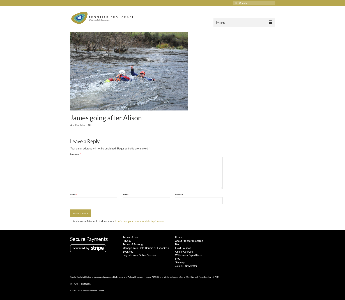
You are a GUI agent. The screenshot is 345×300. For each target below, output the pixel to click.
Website (179, 194)
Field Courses (183, 248)
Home (178, 237)
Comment (75, 154)
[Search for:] (254, 3)
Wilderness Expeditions (188, 255)
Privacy (127, 241)
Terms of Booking (133, 244)
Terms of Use (130, 237)
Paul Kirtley (80, 124)
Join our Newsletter (186, 266)
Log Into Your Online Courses (139, 255)
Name (73, 194)
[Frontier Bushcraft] (102, 17)
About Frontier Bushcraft (189, 241)
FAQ (177, 258)
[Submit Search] (235, 3)
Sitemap (180, 262)
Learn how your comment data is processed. (140, 221)
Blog (177, 244)
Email (126, 194)
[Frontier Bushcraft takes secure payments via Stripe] (88, 248)
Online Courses (184, 251)
